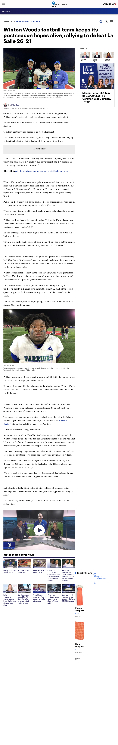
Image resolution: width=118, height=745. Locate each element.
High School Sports (28, 21)
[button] (10, 566)
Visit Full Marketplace (101, 577)
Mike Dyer (15, 105)
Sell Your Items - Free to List (95, 578)
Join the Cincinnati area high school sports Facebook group (41, 170)
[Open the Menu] (3, 4)
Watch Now (109, 4)
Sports (7, 21)
